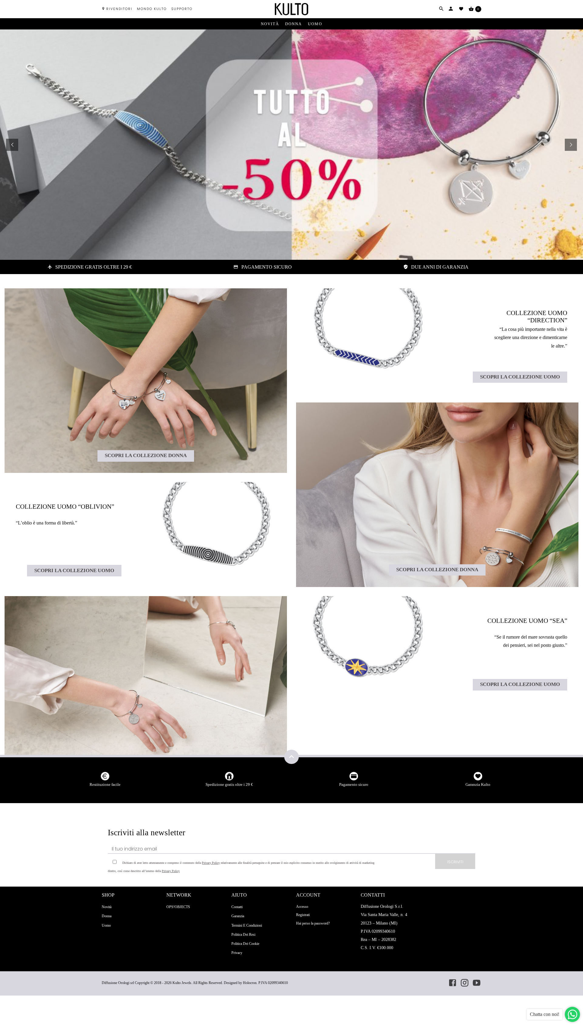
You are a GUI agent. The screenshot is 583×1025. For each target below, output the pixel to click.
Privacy (236, 953)
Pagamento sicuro (353, 784)
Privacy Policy (211, 862)
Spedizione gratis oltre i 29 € (229, 784)
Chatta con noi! (544, 1014)
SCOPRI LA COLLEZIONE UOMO (74, 570)
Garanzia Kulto (477, 784)
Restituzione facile (105, 784)
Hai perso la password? (313, 923)
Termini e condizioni (246, 925)
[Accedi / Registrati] (451, 8)
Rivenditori (119, 9)
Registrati (303, 915)
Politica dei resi (243, 934)
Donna (293, 24)
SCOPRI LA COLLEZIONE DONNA (146, 456)
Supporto (182, 9)
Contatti (237, 907)
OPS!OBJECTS (178, 907)
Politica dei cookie (245, 943)
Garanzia (237, 916)
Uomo (315, 24)
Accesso (302, 906)
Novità (270, 24)
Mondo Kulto (152, 9)
